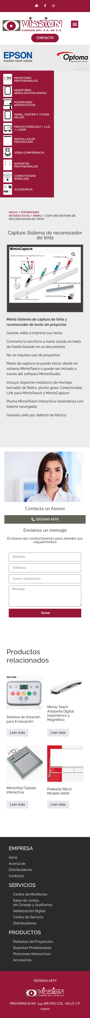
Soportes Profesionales (32, 948)
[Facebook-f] (45, 5)
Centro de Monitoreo (30, 894)
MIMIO (37, 215)
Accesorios (22, 960)
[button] (74, 24)
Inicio (13, 212)
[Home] (36, 5)
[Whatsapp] (53, 5)
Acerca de (17, 864)
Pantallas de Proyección (33, 942)
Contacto (16, 876)
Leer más (17, 733)
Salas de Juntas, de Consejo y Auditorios (32, 902)
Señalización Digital (29, 911)
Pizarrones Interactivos (24, 214)
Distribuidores (21, 870)
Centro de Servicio (28, 917)
